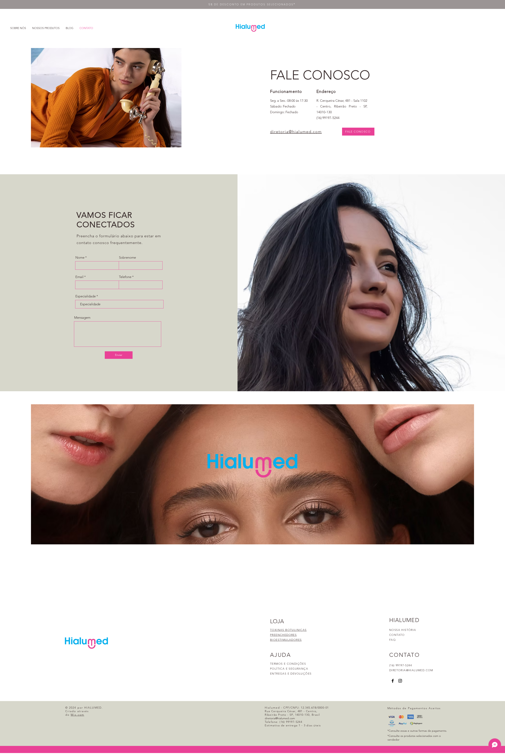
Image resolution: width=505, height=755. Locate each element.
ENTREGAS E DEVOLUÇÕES (290, 673)
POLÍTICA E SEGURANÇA (289, 668)
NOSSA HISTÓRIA (402, 630)
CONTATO (397, 635)
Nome (79, 257)
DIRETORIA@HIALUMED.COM (411, 670)
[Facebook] (392, 680)
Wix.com (77, 714)
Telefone (125, 277)
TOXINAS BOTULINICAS (288, 630)
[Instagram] (400, 680)
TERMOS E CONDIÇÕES (288, 663)
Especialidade (85, 296)
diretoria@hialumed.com (296, 131)
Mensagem (82, 317)
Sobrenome (127, 257)
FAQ (392, 640)
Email (79, 277)
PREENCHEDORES (283, 635)
